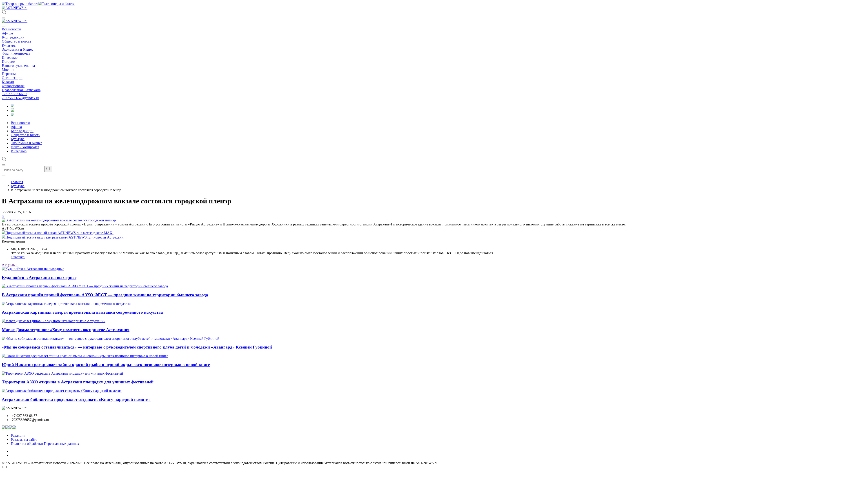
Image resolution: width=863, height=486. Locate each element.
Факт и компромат (16, 53)
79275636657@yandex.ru (20, 98)
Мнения (8, 70)
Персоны (9, 74)
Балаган (8, 82)
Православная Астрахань (21, 90)
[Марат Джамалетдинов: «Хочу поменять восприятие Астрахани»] (53, 321)
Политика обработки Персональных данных (45, 444)
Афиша (7, 33)
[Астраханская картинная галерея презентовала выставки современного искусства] (66, 304)
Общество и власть (16, 41)
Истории (8, 61)
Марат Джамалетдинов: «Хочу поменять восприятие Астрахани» (65, 329)
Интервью (10, 57)
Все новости (11, 29)
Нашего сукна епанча (18, 66)
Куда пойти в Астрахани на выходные (39, 277)
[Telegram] (12, 106)
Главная (17, 182)
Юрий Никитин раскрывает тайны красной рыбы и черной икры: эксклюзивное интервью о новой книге (106, 364)
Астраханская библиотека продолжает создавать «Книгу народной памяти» (76, 399)
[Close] (3, 26)
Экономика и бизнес (17, 49)
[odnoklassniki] (12, 110)
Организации (12, 78)
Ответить (18, 257)
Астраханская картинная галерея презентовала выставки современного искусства (82, 312)
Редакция (18, 435)
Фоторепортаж (13, 86)
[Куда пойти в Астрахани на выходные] (33, 269)
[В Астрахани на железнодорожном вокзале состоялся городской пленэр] (59, 220)
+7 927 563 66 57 (14, 94)
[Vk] (12, 115)
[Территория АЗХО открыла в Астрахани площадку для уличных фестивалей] (62, 373)
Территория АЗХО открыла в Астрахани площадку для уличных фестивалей (77, 382)
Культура (9, 45)
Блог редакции (13, 37)
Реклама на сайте (24, 439)
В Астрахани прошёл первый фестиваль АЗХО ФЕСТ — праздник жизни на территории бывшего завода (105, 294)
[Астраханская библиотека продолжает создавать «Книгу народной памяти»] (62, 391)
